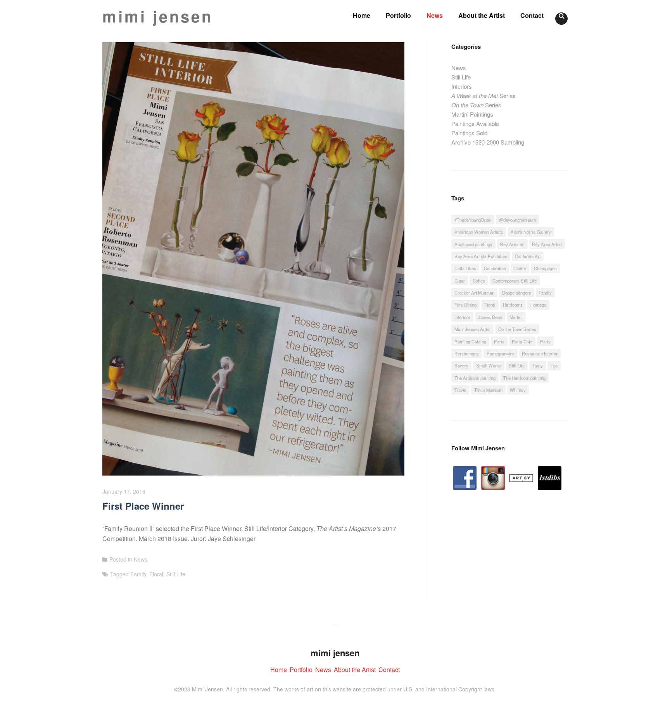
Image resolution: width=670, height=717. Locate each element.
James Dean (490, 317)
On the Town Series (517, 329)
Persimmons (466, 353)
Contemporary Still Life (514, 280)
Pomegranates (501, 353)
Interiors (461, 86)
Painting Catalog (470, 341)
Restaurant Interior (540, 353)
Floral (156, 574)
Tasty (537, 365)
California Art (527, 256)
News (435, 15)
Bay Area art (512, 244)
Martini (516, 317)
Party (545, 341)
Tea (554, 365)
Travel (460, 390)
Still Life (175, 574)
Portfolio (398, 15)
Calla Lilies (465, 268)
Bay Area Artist (547, 244)
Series (483, 95)
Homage (538, 305)
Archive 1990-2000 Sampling (487, 142)
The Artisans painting (475, 378)
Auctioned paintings (473, 244)
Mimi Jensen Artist (472, 329)
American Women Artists (478, 232)
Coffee (479, 280)
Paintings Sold (469, 133)
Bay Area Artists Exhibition (480, 256)
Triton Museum (488, 390)
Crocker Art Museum (474, 293)
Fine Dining (465, 305)
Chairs (519, 268)
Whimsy (518, 390)
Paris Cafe (522, 341)
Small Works (488, 365)
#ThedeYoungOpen (472, 220)
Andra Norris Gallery (531, 232)
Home (361, 15)
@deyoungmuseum (517, 220)
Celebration (495, 268)
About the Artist (481, 15)
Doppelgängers (516, 293)
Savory (461, 365)
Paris (499, 341)
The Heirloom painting (524, 378)
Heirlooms (513, 305)
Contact (532, 15)
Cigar (459, 280)
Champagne (545, 268)
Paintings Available (475, 123)
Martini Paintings (472, 114)
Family (138, 574)
